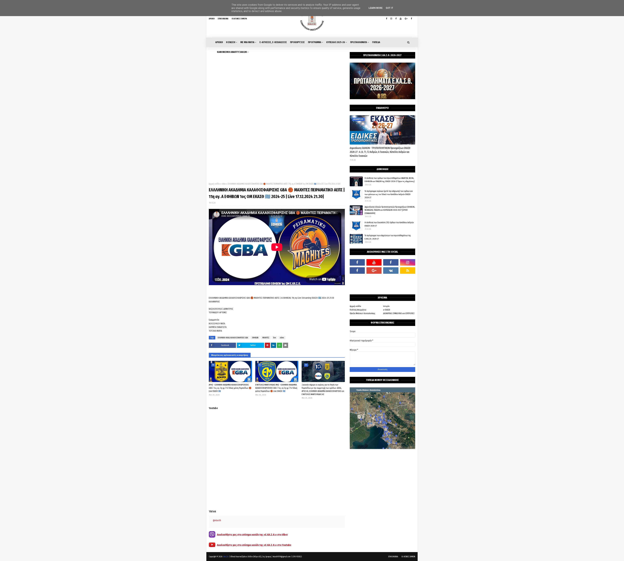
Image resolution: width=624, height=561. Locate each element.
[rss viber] (407, 270)
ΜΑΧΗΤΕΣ (265, 338)
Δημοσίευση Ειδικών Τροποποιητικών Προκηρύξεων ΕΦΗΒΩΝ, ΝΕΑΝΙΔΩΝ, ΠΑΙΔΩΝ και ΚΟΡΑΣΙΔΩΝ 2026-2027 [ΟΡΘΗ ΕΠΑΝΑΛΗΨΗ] (390, 210)
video (224, 184)
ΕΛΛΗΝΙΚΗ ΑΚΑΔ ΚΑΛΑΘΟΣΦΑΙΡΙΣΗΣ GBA (233, 338)
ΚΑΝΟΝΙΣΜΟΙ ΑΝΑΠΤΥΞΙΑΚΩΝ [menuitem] (232, 51)
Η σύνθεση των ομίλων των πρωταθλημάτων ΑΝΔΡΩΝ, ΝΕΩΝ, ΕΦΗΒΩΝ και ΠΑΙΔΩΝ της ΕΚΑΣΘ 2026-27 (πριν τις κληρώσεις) (390, 180)
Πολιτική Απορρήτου (358, 310)
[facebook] (357, 262)
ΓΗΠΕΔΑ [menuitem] (376, 42)
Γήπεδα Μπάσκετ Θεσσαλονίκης (362, 313)
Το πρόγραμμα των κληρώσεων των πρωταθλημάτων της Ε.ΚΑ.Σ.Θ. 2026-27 (388, 237)
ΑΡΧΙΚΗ (211, 19)
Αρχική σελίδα (214, 184)
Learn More (376, 8)
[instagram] (391, 18)
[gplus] (406, 18)
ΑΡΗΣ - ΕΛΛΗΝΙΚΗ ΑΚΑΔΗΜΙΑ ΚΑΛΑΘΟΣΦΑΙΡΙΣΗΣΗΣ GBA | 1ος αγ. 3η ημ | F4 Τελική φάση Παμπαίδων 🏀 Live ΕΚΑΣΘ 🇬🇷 (230, 387)
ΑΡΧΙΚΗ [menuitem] (219, 42)
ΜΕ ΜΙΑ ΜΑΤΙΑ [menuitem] (247, 42)
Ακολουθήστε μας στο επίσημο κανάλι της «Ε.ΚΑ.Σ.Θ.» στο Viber (252, 534)
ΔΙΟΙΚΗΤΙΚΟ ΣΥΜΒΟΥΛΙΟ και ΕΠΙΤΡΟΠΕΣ (398, 313)
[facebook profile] (386, 18)
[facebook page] (396, 18)
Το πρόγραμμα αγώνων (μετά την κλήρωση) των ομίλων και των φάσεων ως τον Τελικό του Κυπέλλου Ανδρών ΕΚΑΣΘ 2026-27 (389, 194)
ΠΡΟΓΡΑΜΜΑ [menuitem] (314, 42)
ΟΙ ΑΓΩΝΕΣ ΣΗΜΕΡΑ (239, 19)
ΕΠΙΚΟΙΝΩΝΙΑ (223, 19)
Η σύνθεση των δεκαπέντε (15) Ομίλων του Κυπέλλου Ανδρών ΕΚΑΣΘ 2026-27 (389, 224)
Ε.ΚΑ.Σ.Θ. (226, 556)
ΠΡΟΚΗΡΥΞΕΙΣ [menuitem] (297, 42)
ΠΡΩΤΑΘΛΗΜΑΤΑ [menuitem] (358, 42)
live (274, 338)
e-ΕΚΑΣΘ (386, 310)
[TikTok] (357, 278)
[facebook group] (411, 18)
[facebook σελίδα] (357, 270)
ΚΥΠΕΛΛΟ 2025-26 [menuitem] (335, 42)
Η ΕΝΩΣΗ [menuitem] (230, 42)
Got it (389, 8)
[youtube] (400, 18)
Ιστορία (386, 306)
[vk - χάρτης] (390, 270)
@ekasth (217, 520)
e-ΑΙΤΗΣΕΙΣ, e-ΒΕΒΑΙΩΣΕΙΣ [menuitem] (273, 42)
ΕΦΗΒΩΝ (255, 338)
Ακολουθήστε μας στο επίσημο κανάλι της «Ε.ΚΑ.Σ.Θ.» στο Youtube (254, 545)
